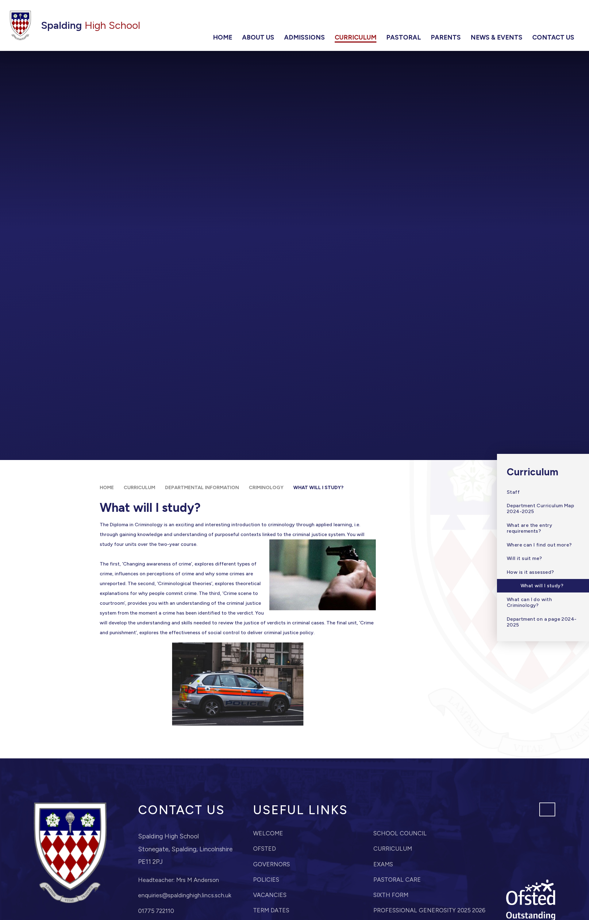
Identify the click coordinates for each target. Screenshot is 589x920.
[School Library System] (555, 19)
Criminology (266, 487)
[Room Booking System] (538, 19)
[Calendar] (503, 19)
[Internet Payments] (486, 19)
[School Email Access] (520, 19)
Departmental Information (202, 487)
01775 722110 (156, 910)
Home (107, 487)
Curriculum (139, 487)
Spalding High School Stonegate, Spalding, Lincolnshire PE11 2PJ (185, 848)
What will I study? (318, 487)
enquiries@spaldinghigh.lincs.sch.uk (184, 895)
